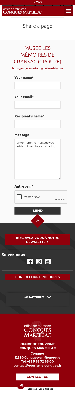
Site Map (32, 389)
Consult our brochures (37, 277)
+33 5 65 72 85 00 (40, 361)
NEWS (37, 2)
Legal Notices (46, 389)
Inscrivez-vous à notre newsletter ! (37, 240)
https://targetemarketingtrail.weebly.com (37, 68)
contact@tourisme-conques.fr (37, 365)
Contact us (37, 377)
